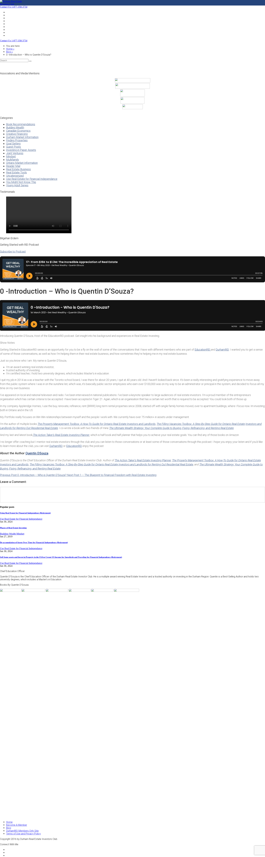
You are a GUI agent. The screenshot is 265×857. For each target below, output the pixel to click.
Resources (12, 26)
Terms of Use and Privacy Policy (23, 833)
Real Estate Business (18, 169)
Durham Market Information (22, 137)
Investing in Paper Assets (21, 150)
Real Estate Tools (16, 172)
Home (9, 12)
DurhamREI (222, 349)
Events (9, 15)
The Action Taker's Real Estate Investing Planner (143, 460)
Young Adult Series (17, 185)
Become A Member (16, 23)
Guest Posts (13, 146)
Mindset (11, 156)
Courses (10, 32)
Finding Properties (17, 140)
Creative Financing (17, 134)
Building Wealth (15, 127)
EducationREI (203, 349)
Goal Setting (13, 143)
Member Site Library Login (20, 35)
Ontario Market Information (22, 162)
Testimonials (12, 29)
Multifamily (12, 159)
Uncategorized (15, 175)
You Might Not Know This (21, 182)
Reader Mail (13, 166)
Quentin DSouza (36, 453)
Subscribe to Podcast (13, 251)
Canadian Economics (18, 130)
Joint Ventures (14, 153)
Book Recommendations (20, 124)
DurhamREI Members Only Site (22, 830)
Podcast (10, 20)
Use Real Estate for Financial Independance (31, 178)
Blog (8, 18)
